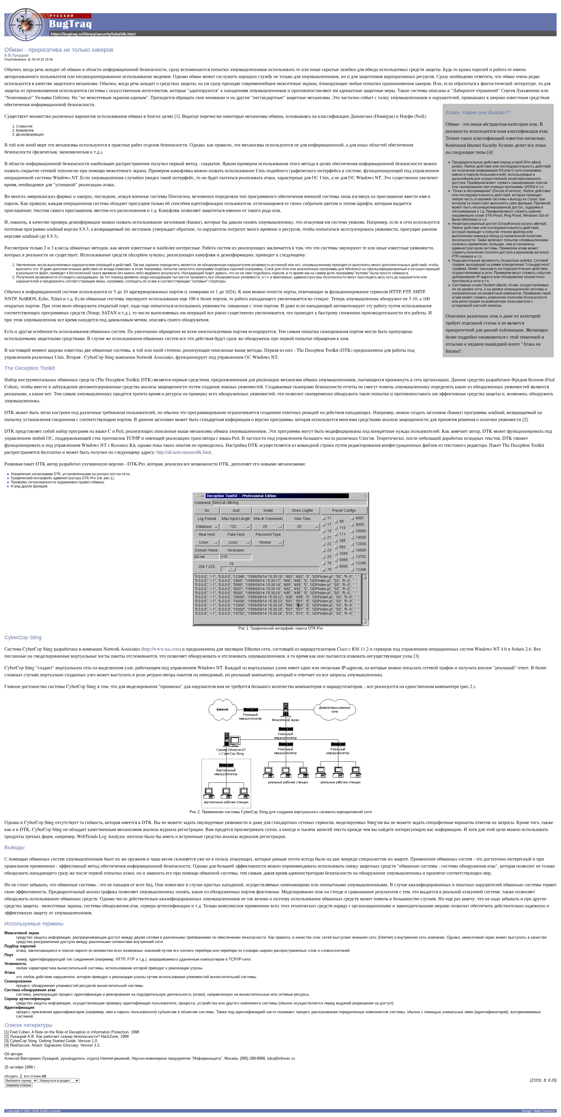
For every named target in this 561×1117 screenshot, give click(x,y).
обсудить (11, 1076)
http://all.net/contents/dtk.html (184, 452)
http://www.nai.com (161, 649)
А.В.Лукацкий (16, 55)
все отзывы (35, 1076)
